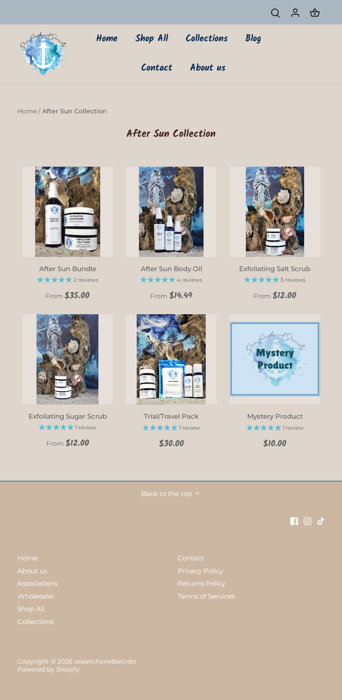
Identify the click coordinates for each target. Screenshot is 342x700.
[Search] (275, 12)
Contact (191, 558)
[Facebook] (294, 520)
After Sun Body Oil (171, 268)
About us (32, 571)
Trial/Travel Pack (171, 416)
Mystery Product (275, 416)
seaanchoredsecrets (105, 661)
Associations (37, 583)
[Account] (295, 12)
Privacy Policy (200, 571)
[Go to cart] (314, 12)
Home (27, 558)
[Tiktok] (321, 520)
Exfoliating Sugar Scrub (67, 416)
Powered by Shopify (48, 669)
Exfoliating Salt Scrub (274, 268)
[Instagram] (307, 520)
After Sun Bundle (67, 268)
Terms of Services (206, 596)
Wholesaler (36, 596)
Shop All (31, 608)
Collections (35, 621)
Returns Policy (201, 583)
